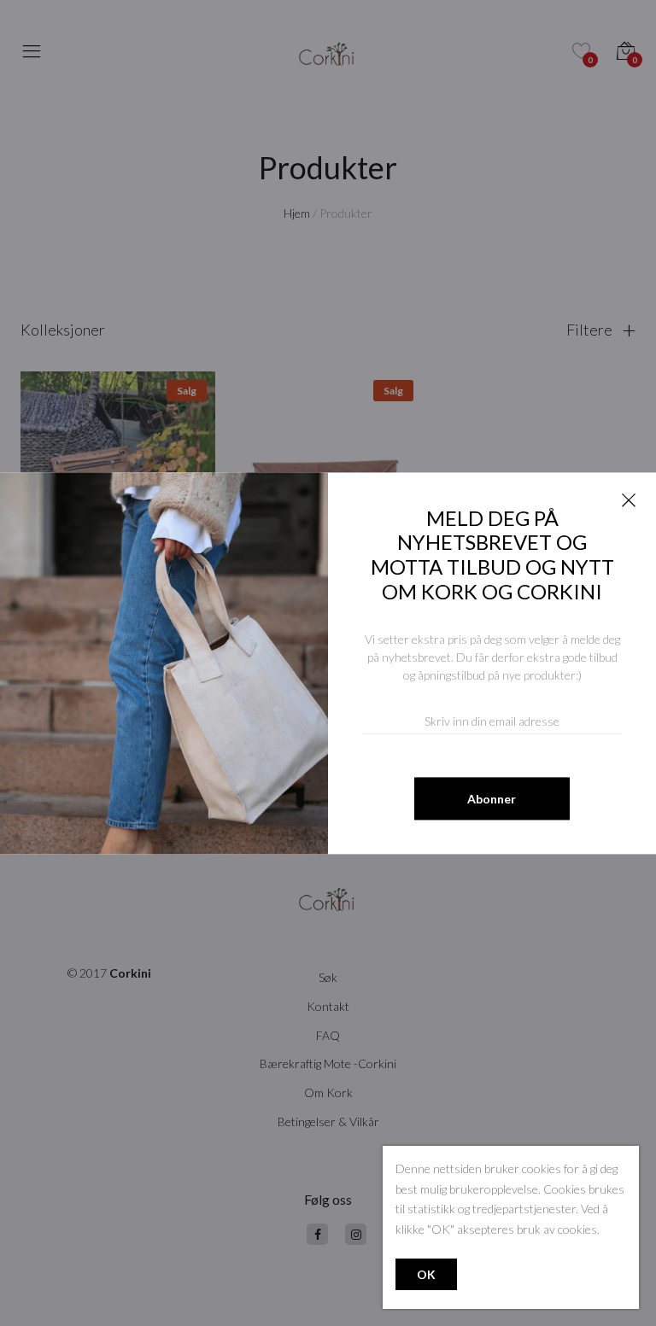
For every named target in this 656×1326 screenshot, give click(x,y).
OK (426, 1274)
